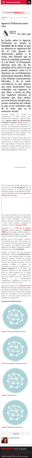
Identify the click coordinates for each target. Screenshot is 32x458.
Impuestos (4, 17)
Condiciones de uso (6, 455)
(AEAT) (20, 122)
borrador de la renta (12, 45)
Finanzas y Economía (13, 2)
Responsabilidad (16, 455)
